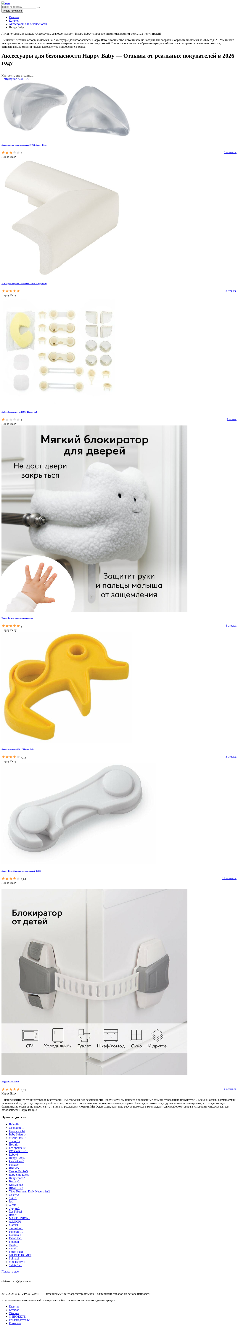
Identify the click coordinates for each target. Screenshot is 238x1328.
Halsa (14, 1124)
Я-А (26, 78)
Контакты (15, 1323)
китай (13, 1248)
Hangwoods (17, 1178)
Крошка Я (17, 1131)
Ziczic (13, 1204)
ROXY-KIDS (18, 1151)
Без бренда (17, 1147)
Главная (14, 1306)
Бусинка (15, 1235)
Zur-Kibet (15, 1211)
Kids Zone (16, 1184)
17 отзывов (229, 878)
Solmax (14, 1258)
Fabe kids (15, 1238)
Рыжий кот (16, 1161)
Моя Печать (17, 1261)
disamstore (16, 1228)
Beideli (14, 1214)
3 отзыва (231, 756)
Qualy (13, 1245)
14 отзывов (229, 1089)
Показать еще (10, 1271)
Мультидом (17, 1137)
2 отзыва (231, 290)
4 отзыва (231, 625)
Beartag (14, 1181)
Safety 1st (15, 1265)
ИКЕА (14, 1168)
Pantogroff (16, 1231)
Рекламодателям (19, 1319)
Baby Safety (17, 1134)
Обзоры (14, 1313)
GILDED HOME (20, 1255)
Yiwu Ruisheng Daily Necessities (29, 1191)
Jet (11, 1201)
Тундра (14, 1208)
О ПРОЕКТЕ (17, 1316)
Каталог (14, 1309)
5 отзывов (230, 152)
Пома (14, 1144)
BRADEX (16, 1188)
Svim (13, 1198)
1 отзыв (232, 419)
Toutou (14, 1141)
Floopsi (14, 1241)
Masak (13, 1225)
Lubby (13, 1154)
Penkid (14, 1164)
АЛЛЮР (15, 1221)
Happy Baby (17, 1157)
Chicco (14, 1194)
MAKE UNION (19, 1218)
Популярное (9, 78)
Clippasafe (16, 1127)
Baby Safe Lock (19, 1174)
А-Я (20, 78)
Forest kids (16, 1251)
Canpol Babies (18, 1171)
